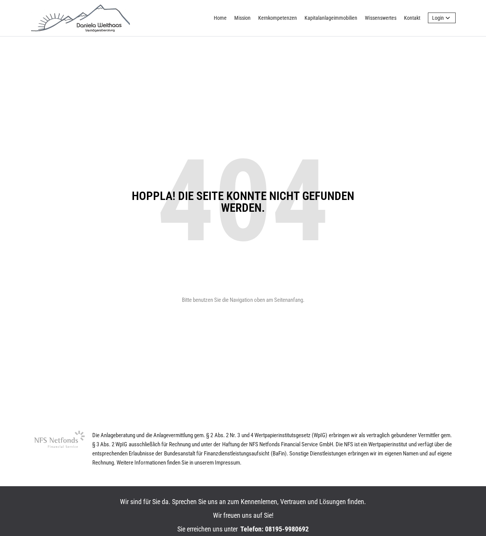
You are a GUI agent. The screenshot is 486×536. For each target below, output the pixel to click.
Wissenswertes (380, 18)
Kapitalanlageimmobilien (331, 18)
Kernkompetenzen (277, 18)
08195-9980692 (287, 529)
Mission (242, 18)
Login (438, 18)
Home (220, 18)
